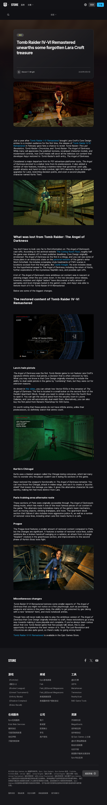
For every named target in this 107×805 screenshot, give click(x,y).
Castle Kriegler (61, 264)
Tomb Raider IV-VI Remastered (28, 635)
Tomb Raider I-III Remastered (44, 140)
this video (30, 389)
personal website (62, 259)
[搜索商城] (8, 14)
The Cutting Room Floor (68, 251)
